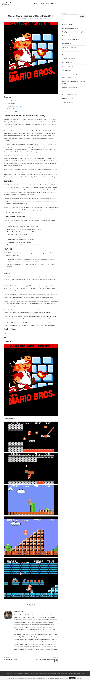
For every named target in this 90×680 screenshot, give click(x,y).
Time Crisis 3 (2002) (67, 102)
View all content (72, 673)
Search (64, 13)
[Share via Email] (34, 605)
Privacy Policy (80, 673)
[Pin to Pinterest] (32, 605)
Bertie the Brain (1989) (68, 35)
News (35, 3)
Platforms (44, 3)
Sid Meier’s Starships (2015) (69, 87)
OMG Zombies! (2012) (68, 66)
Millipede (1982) (66, 77)
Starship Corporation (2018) (69, 47)
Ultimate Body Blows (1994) (69, 74)
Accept (72, 678)
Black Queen (65, 55)
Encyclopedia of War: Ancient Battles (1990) (73, 32)
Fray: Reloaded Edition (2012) (70, 28)
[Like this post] (27, 605)
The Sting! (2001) (66, 70)
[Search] (88, 3)
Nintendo (15, 108)
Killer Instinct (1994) (67, 62)
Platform (13, 103)
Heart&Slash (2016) (67, 43)
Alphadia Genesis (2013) (68, 58)
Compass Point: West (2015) (69, 94)
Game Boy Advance (17, 106)
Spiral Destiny (65, 91)
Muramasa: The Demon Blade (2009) (71, 51)
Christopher (24, 18)
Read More (79, 678)
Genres (53, 3)
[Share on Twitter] (31, 605)
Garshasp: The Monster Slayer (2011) (71, 39)
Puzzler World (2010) (67, 98)
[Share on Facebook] (29, 605)
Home (5, 10)
